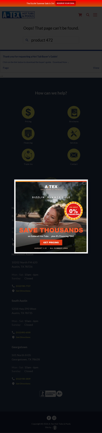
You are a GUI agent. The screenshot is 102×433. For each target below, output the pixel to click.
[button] (84, 183)
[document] (51, 216)
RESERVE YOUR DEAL (65, 3)
